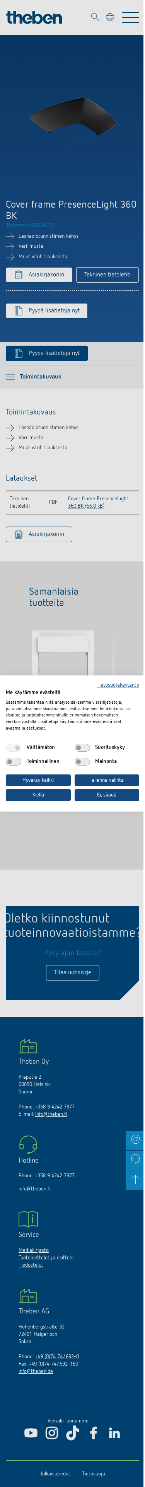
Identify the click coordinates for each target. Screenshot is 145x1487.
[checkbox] (13, 748)
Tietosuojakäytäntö (118, 685)
